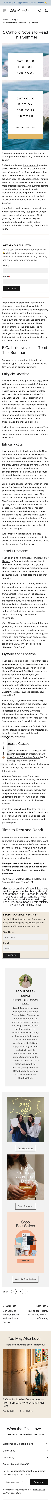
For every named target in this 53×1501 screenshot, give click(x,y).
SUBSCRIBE (11, 288)
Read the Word (25, 1206)
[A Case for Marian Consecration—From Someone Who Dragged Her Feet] (25, 1371)
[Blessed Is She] (20, 10)
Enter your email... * (14, 1480)
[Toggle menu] (4, 10)
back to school (30, 165)
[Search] (40, 10)
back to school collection (34, 3)
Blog (14, 19)
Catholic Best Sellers (25, 1279)
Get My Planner (25, 1148)
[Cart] (47, 10)
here (35, 1071)
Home (5, 19)
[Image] (25, 1119)
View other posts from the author (25, 1001)
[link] (14, 1291)
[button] (3, 750)
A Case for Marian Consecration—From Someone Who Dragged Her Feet (23, 1400)
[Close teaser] (7, 737)
